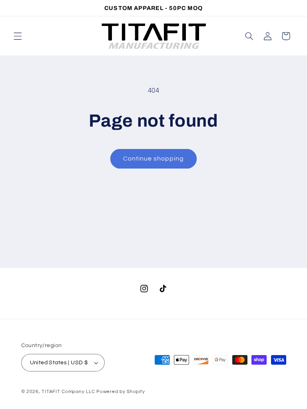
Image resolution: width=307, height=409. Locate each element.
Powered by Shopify (120, 391)
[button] (17, 36)
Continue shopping (153, 158)
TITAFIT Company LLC (68, 391)
